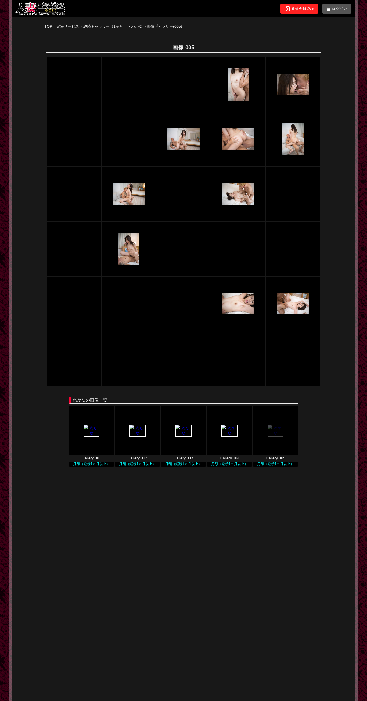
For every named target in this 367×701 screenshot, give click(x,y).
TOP (48, 26)
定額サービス (67, 26)
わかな (136, 26)
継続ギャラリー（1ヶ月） (105, 26)
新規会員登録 (302, 8)
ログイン (339, 8)
